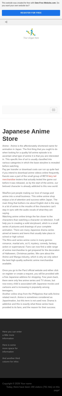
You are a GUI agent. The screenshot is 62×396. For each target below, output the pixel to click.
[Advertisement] (31, 72)
